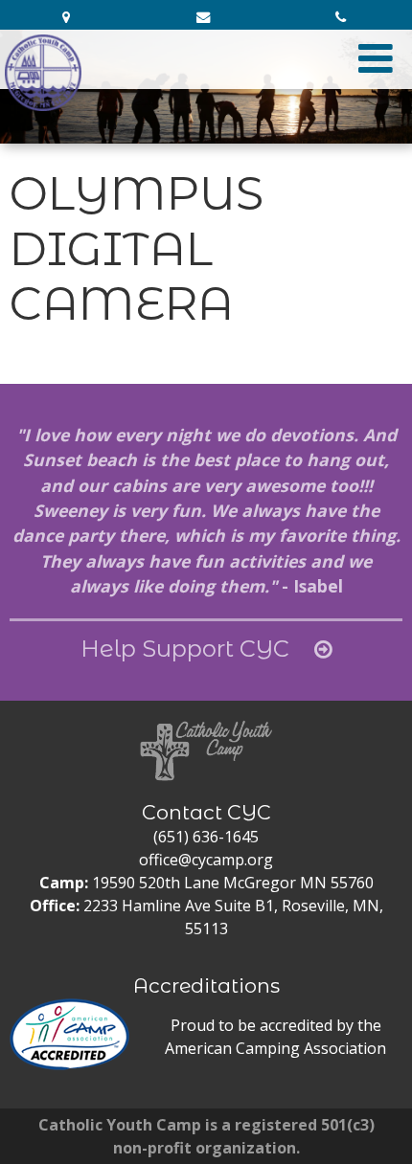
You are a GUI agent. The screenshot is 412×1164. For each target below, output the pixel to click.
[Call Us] (343, 17)
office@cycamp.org (206, 859)
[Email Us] (205, 17)
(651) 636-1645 (206, 836)
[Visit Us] (68, 17)
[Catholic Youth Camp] (43, 73)
